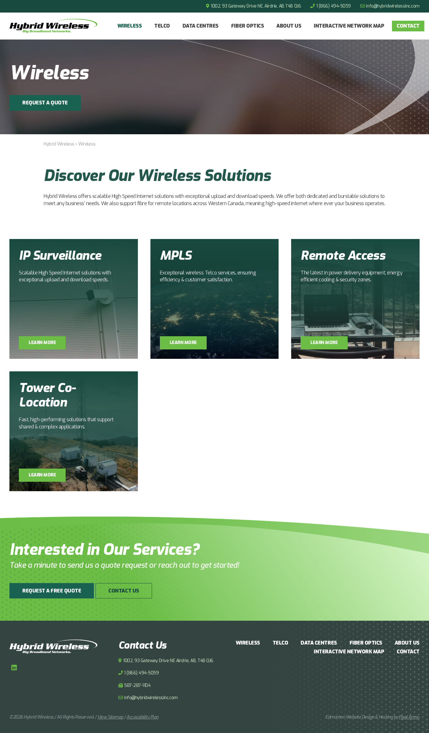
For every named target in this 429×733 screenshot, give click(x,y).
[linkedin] (14, 667)
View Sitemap (110, 717)
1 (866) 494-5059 (333, 6)
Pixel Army (409, 717)
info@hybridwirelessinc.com (393, 6)
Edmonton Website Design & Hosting (359, 717)
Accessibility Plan (142, 717)
